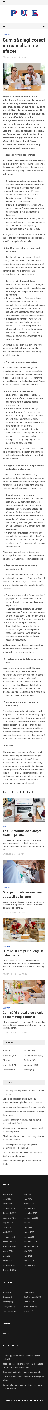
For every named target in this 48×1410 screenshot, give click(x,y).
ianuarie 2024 (29, 1265)
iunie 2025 (7, 1227)
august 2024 (8, 1251)
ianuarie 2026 (29, 1208)
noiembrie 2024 (30, 1242)
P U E (8, 1400)
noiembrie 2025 (30, 1213)
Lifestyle (7, 1065)
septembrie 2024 (31, 1246)
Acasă (8, 1333)
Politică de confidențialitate (30, 1400)
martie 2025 (29, 1232)
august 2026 (8, 1194)
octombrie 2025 (9, 1218)
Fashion (27, 1060)
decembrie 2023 (9, 1270)
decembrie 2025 (9, 1213)
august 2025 (8, 1223)
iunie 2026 (7, 1199)
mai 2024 (28, 1256)
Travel (27, 1069)
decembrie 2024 (9, 1242)
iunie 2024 (7, 1256)
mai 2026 (28, 1199)
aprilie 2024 (7, 1261)
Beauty (27, 1050)
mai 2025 (28, 1227)
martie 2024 (29, 1261)
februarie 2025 (9, 1237)
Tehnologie (8, 1069)
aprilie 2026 (7, 1204)
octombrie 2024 (9, 1246)
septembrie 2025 (31, 1218)
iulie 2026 (28, 1194)
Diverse (6, 1060)
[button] (4, 2)
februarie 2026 (9, 1208)
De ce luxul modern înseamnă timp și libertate (24, 1107)
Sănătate (28, 1065)
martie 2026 (29, 1204)
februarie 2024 (9, 1265)
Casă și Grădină (31, 1055)
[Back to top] (40, 1403)
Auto (5, 1050)
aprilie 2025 (7, 1232)
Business (6, 35)
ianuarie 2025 (29, 1237)
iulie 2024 (28, 1251)
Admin (23, 57)
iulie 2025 (28, 1223)
